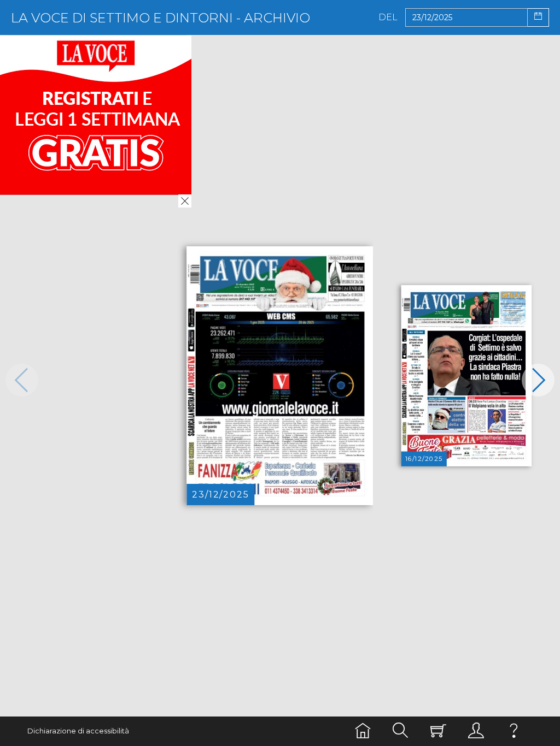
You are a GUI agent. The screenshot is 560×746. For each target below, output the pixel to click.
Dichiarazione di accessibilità (78, 731)
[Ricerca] (400, 731)
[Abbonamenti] (438, 731)
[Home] (362, 731)
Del (388, 17)
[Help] (513, 731)
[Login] (476, 731)
